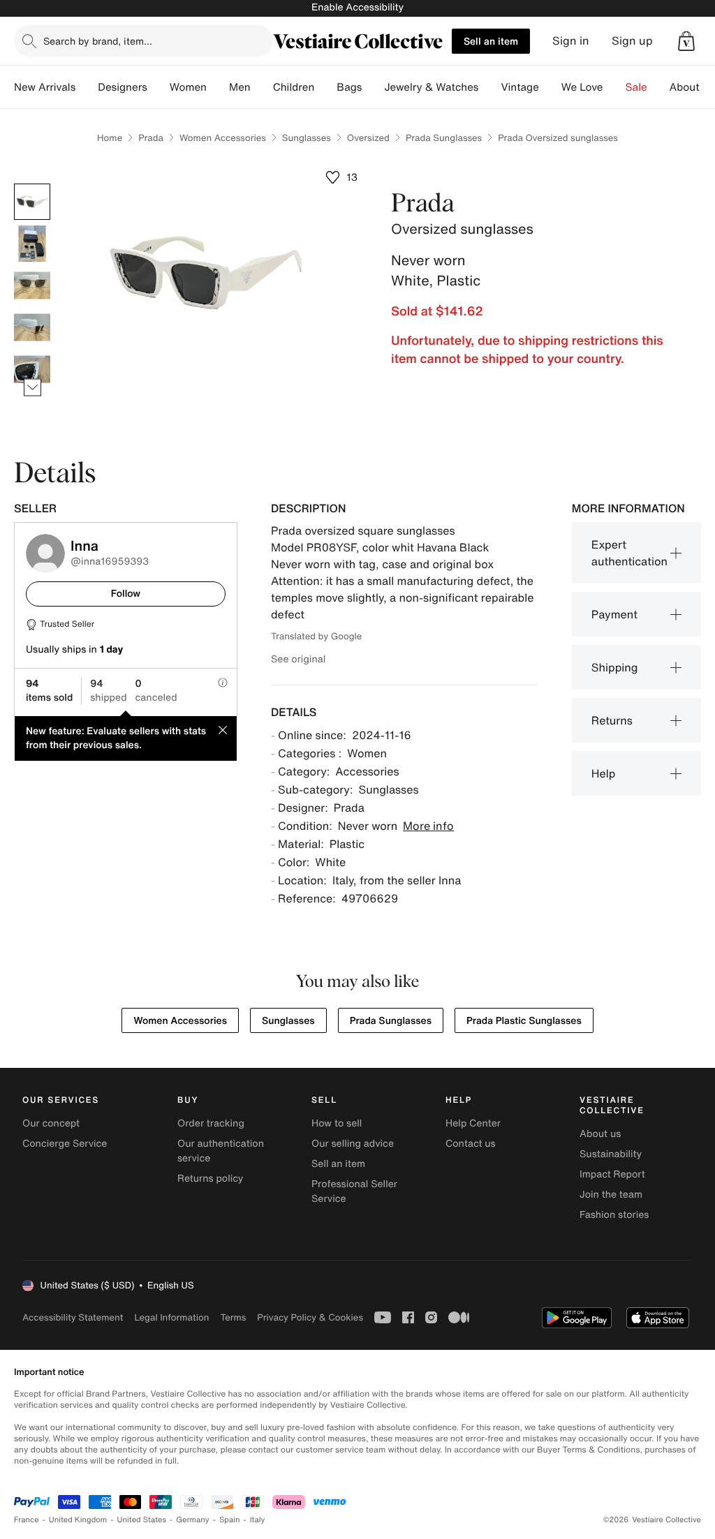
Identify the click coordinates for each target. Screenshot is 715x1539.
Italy (257, 1520)
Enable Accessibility (357, 7)
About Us (692, 87)
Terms (233, 1317)
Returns (612, 720)
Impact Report (612, 1174)
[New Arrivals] (86, 87)
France (26, 1520)
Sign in (570, 41)
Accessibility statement (72, 1317)
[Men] (261, 87)
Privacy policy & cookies (310, 1317)
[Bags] (372, 87)
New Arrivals (44, 87)
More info (428, 825)
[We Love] (614, 87)
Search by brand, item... (97, 41)
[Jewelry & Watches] (489, 87)
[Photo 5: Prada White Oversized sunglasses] (32, 369)
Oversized (368, 137)
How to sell (336, 1123)
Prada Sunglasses (444, 137)
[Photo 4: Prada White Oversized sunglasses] (32, 327)
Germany (192, 1520)
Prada (150, 137)
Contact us (470, 1143)
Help (603, 773)
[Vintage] (550, 87)
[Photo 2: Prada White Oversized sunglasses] (32, 243)
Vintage (519, 87)
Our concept (51, 1123)
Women (188, 87)
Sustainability (611, 1154)
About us (600, 1134)
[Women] (217, 87)
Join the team (611, 1194)
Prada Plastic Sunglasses (524, 1020)
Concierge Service (64, 1143)
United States (142, 1520)
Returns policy (210, 1178)
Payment (614, 614)
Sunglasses (306, 137)
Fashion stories (614, 1214)
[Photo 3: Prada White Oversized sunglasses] (32, 285)
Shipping (614, 667)
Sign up (632, 41)
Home (109, 137)
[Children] (325, 87)
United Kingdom (78, 1520)
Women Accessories (222, 137)
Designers (122, 87)
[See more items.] (32, 387)
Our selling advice (352, 1143)
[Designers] (158, 87)
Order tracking (210, 1123)
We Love (582, 87)
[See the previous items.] (32, 184)
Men (240, 87)
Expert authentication (629, 553)
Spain (229, 1520)
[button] (686, 41)
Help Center (473, 1123)
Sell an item (491, 41)
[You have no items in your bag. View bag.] (686, 41)
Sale (636, 87)
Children (294, 87)
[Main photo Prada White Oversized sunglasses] (32, 202)
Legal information (171, 1317)
